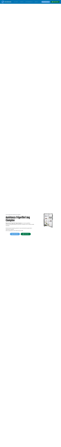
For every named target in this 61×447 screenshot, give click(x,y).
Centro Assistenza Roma (8, 1)
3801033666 (46, 1)
